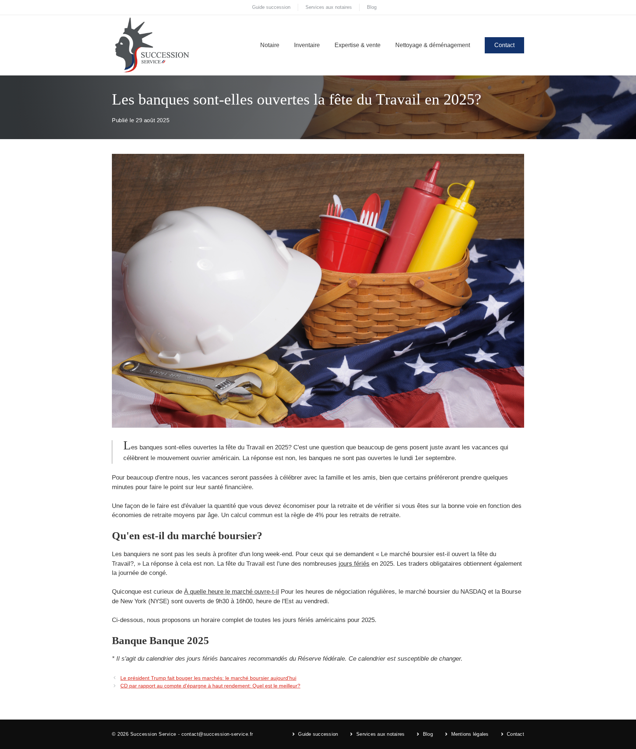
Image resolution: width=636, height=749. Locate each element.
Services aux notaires (328, 7)
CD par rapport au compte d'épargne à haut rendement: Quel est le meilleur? (210, 686)
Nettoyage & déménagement (432, 45)
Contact (504, 45)
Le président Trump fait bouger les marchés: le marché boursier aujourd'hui (208, 678)
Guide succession (271, 7)
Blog (372, 7)
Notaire (269, 45)
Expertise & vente (358, 45)
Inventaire (307, 45)
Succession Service (153, 734)
